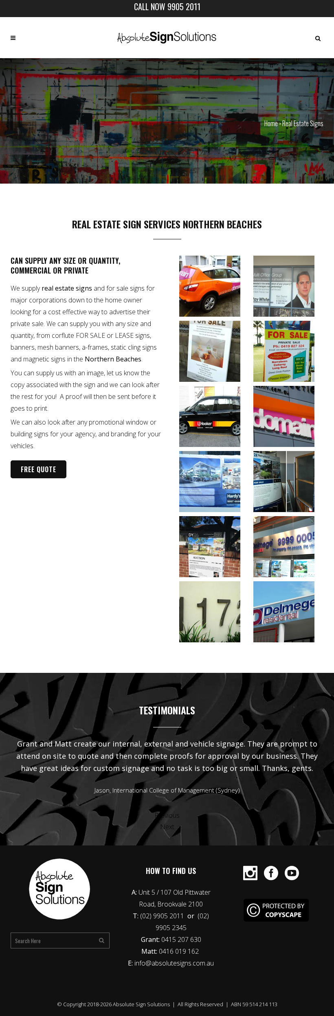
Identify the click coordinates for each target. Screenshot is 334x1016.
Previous (167, 815)
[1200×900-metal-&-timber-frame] (288, 481)
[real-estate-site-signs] (214, 351)
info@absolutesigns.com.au (174, 963)
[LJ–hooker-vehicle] (214, 416)
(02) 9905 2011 (163, 915)
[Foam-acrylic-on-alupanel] (288, 416)
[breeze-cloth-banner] (214, 481)
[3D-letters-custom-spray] (288, 546)
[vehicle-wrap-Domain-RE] (214, 286)
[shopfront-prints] (288, 286)
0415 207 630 (181, 939)
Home (271, 123)
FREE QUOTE (38, 469)
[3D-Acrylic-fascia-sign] (288, 611)
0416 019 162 (179, 951)
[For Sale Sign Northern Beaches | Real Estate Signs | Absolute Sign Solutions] (214, 546)
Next (167, 826)
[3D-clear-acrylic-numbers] (214, 611)
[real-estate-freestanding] (288, 351)
